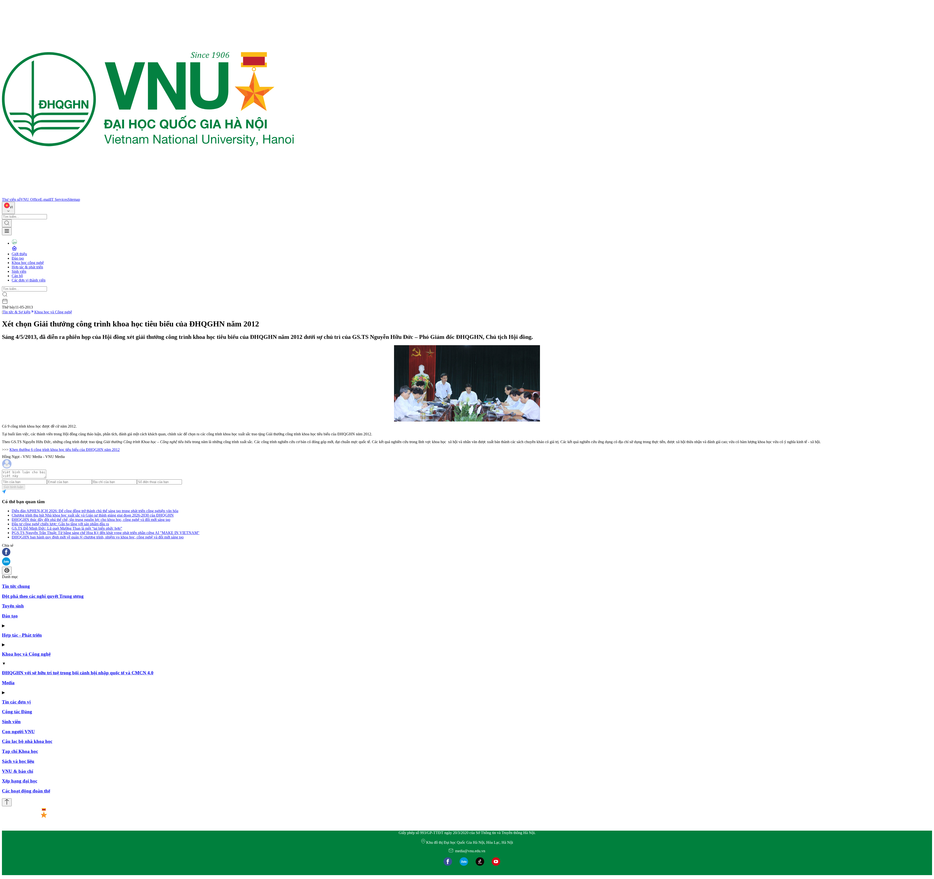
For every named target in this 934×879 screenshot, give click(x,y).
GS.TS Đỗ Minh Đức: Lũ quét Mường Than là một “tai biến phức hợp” (67, 528)
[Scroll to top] (7, 802)
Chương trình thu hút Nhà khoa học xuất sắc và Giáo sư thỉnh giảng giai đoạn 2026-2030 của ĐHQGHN (93, 515)
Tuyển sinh (13, 605)
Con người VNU (18, 731)
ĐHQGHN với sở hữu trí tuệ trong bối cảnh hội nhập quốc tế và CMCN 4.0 (77, 672)
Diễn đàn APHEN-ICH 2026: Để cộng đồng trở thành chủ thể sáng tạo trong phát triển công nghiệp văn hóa (95, 511)
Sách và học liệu (18, 761)
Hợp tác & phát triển (27, 267)
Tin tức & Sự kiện (16, 312)
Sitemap (74, 199)
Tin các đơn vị (16, 701)
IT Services (59, 199)
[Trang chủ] (148, 195)
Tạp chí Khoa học (20, 751)
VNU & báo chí (17, 771)
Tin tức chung (16, 586)
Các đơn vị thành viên (28, 280)
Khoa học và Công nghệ (53, 312)
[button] (467, 552)
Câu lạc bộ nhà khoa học (27, 741)
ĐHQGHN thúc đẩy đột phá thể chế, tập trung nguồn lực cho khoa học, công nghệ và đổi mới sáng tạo (91, 520)
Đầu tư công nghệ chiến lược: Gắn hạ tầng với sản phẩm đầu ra (60, 524)
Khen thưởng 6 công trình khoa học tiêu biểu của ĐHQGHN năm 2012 (64, 450)
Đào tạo (18, 258)
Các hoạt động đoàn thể (26, 790)
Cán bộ (17, 276)
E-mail (45, 199)
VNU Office (30, 199)
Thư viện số (11, 199)
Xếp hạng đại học (19, 780)
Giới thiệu (19, 254)
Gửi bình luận (13, 487)
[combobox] (8, 208)
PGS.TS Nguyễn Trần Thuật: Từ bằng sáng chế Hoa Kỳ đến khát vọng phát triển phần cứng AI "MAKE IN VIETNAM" (105, 533)
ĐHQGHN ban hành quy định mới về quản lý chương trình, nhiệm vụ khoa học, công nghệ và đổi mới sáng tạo (98, 537)
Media (8, 682)
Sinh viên (19, 271)
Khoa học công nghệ (28, 263)
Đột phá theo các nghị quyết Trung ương (43, 596)
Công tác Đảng (17, 711)
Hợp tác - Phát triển (22, 635)
